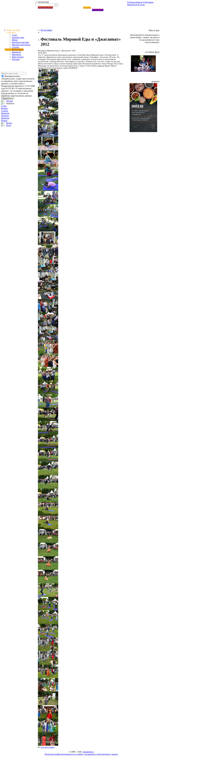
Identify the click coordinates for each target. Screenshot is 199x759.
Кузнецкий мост (45, 7)
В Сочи (141, 5)
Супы (3, 106)
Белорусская (97, 10)
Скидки (15, 47)
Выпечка (5, 113)
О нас (14, 35)
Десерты (5, 115)
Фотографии (18, 49)
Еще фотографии (48, 747)
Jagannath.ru (88, 752)
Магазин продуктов (21, 45)
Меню (15, 40)
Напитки (5, 118)
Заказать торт (18, 37)
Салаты (4, 111)
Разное (4, 120)
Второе (4, 108)
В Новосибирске (135, 2)
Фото (8, 125)
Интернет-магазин (20, 42)
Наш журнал (18, 57)
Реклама (15, 59)
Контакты (16, 54)
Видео (9, 123)
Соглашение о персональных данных (101, 754)
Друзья (9, 101)
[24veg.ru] (143, 131)
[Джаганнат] (1, 2)
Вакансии (16, 52)
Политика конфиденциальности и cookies (64, 754)
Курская (87, 7)
